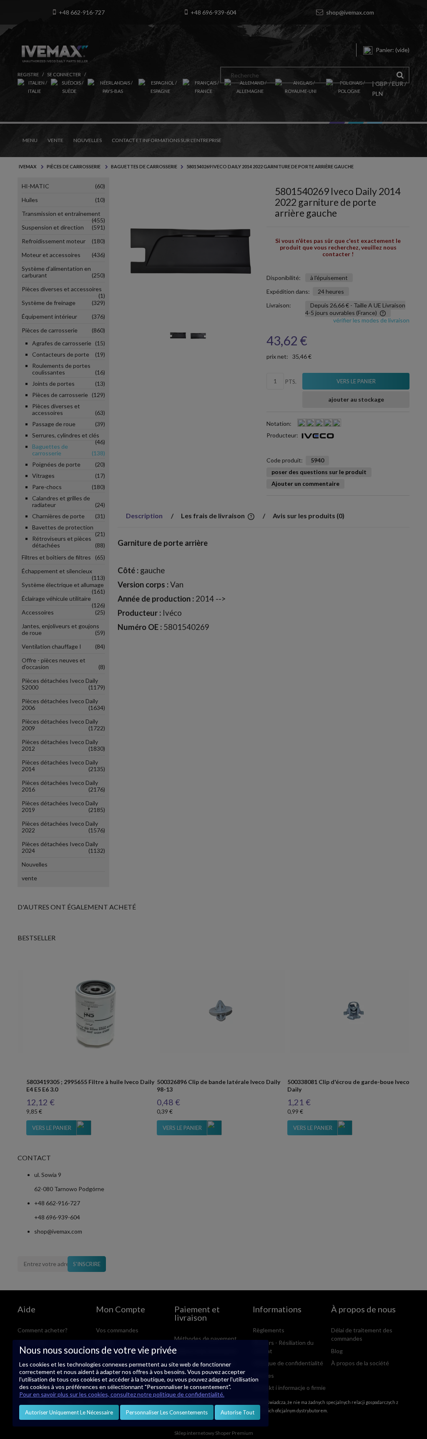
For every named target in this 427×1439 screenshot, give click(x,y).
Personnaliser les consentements (167, 1412)
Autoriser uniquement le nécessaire (69, 1412)
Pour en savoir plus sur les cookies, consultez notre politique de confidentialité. (121, 1394)
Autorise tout (237, 1412)
